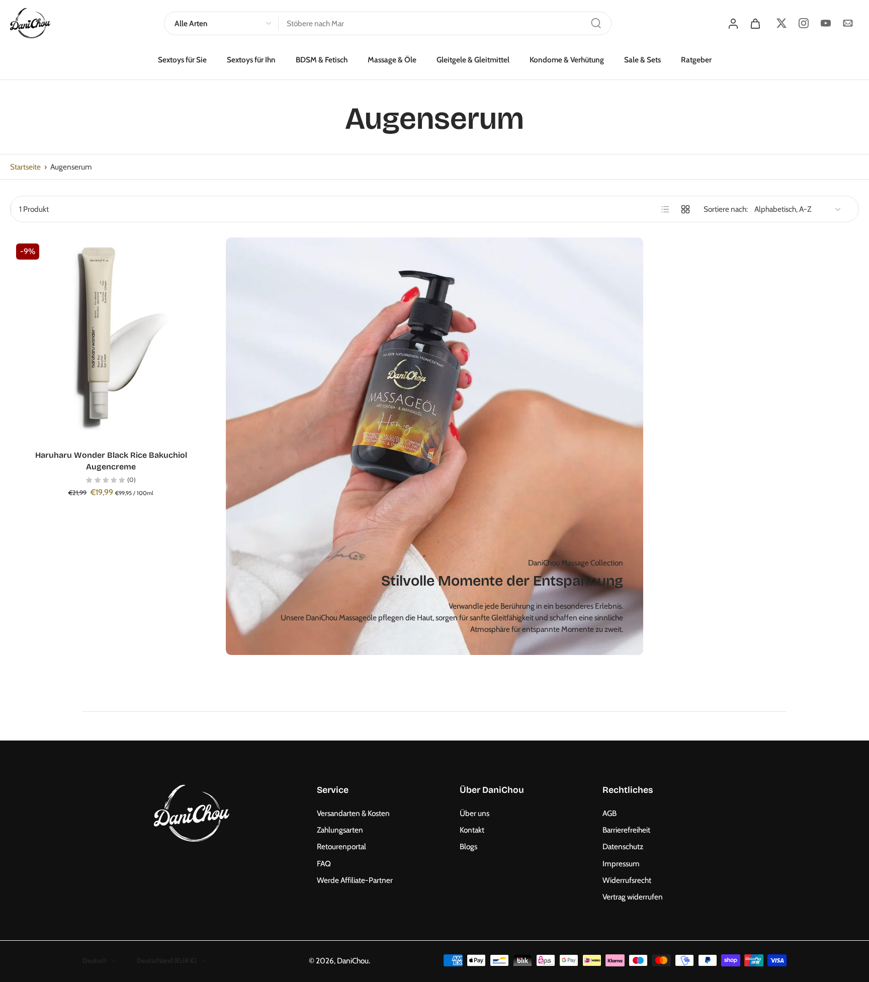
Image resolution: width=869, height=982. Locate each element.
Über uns (474, 813)
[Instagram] (804, 23)
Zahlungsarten (340, 830)
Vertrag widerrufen (632, 897)
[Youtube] (826, 23)
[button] (373, 790)
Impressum (621, 863)
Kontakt (472, 830)
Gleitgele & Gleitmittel (473, 59)
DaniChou (353, 960)
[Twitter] (781, 23)
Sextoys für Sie (182, 59)
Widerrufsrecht (626, 880)
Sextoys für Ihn (251, 59)
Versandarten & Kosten (353, 813)
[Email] (848, 23)
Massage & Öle (392, 59)
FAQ (324, 863)
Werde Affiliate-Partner (355, 880)
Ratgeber (696, 59)
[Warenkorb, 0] (755, 23)
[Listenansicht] (665, 209)
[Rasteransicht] (685, 209)
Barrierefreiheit (626, 830)
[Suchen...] (596, 23)
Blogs (468, 846)
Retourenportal (341, 846)
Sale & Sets (642, 59)
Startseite (25, 167)
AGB (609, 813)
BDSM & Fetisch (321, 59)
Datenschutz (622, 846)
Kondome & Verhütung (567, 59)
